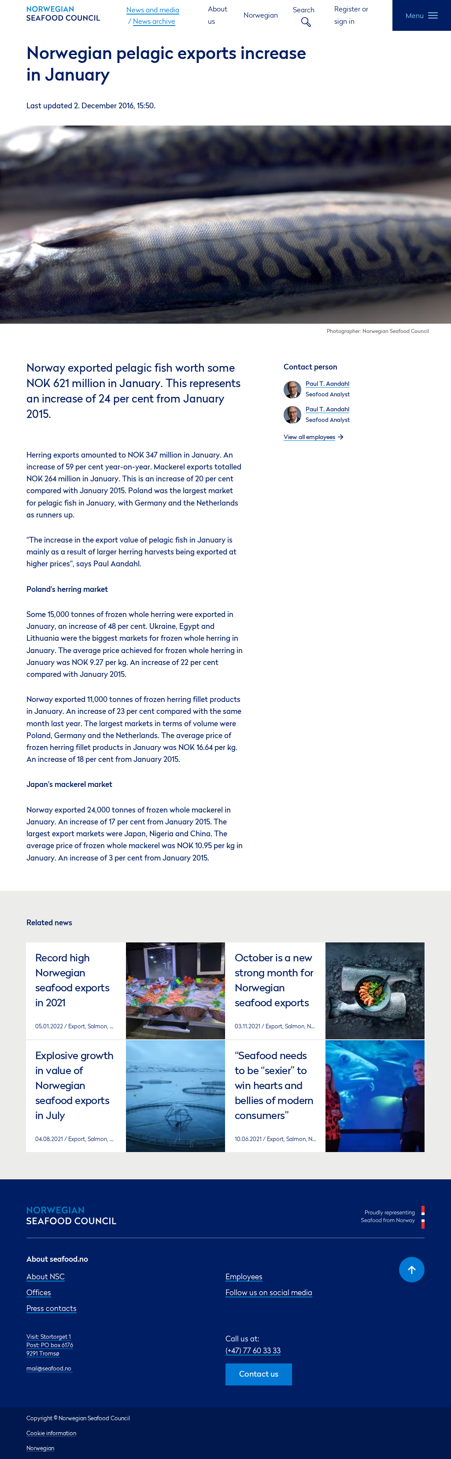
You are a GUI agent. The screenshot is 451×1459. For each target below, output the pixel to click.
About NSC (45, 1276)
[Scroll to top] (412, 1269)
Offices (38, 1292)
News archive (154, 21)
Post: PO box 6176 (49, 1344)
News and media (152, 9)
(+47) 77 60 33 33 (253, 1350)
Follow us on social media (269, 1292)
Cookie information (51, 1433)
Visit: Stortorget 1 (48, 1336)
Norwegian (261, 15)
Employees (244, 1276)
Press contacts (51, 1308)
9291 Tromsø (42, 1353)
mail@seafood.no (49, 1368)
